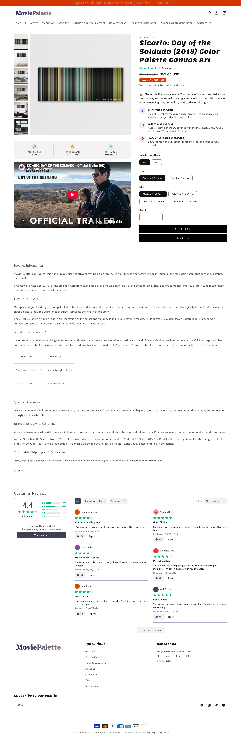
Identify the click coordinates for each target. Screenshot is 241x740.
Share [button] (21, 470)
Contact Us (91, 674)
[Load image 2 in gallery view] (21, 59)
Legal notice (164, 732)
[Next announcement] (226, 3)
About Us (90, 668)
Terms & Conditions (95, 662)
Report (92, 536)
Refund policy (101, 732)
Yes (145, 162)
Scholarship (91, 685)
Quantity (144, 210)
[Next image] (125, 84)
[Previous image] (36, 84)
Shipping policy (148, 732)
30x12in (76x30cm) (183, 194)
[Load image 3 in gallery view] (21, 76)
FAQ (87, 680)
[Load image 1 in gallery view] (21, 41)
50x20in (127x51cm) (185, 201)
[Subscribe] (69, 705)
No (156, 162)
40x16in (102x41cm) (154, 201)
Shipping (158, 85)
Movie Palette (85, 732)
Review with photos (94, 501)
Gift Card (90, 651)
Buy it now (183, 238)
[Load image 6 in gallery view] (21, 127)
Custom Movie (93, 657)
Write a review (41, 534)
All (77, 501)
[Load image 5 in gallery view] (21, 110)
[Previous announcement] (15, 3)
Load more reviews (151, 630)
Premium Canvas (180, 178)
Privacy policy (116, 732)
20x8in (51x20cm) (153, 194)
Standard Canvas (152, 178)
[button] (209, 13)
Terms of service (132, 732)
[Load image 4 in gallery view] (21, 93)
